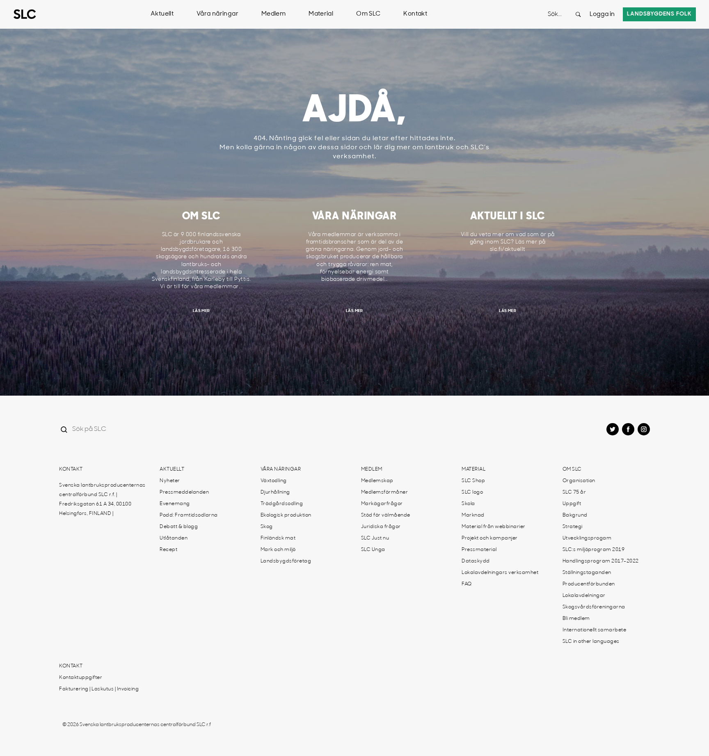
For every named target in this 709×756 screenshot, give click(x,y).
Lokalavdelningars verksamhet (500, 572)
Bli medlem (576, 618)
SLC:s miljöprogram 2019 (594, 549)
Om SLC (368, 14)
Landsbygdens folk (659, 14)
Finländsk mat (278, 538)
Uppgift (572, 503)
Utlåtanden (174, 538)
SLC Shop (473, 480)
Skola (468, 503)
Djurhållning (275, 492)
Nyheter (170, 480)
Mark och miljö (278, 549)
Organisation (579, 480)
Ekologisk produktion (286, 515)
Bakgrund (575, 515)
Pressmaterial (479, 549)
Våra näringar (217, 14)
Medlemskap (377, 480)
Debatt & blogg (179, 526)
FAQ (467, 584)
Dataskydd (476, 561)
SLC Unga (373, 549)
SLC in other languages (591, 641)
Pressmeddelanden (184, 492)
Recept (168, 549)
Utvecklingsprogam (587, 538)
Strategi (573, 526)
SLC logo (472, 492)
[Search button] (578, 14)
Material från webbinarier (494, 526)
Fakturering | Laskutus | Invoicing (99, 689)
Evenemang (175, 503)
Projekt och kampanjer (490, 538)
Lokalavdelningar (584, 595)
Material (321, 14)
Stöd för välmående (385, 515)
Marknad (473, 515)
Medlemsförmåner (384, 492)
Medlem (273, 14)
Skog (267, 526)
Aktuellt (162, 14)
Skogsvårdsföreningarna (594, 607)
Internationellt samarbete (595, 630)
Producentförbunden (589, 584)
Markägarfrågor (382, 503)
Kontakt (415, 14)
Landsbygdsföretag (286, 561)
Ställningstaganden (587, 572)
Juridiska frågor (381, 526)
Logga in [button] (602, 14)
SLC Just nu (375, 538)
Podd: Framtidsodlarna (189, 515)
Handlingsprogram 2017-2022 (601, 561)
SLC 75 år (574, 492)
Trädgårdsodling (282, 503)
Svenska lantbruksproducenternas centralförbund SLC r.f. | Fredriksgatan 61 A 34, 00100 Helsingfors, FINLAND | (102, 499)
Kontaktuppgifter (80, 677)
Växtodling (274, 480)
